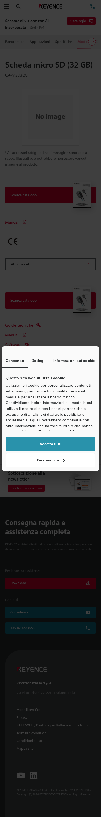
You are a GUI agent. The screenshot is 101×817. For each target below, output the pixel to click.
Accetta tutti (50, 444)
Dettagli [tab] (39, 360)
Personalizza (48, 460)
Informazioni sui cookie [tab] (74, 360)
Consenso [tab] (15, 360)
